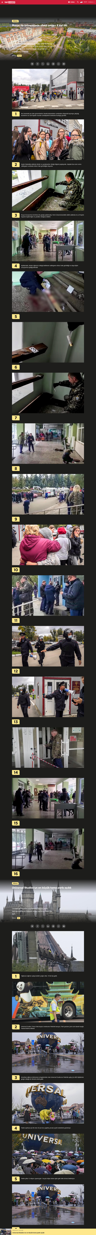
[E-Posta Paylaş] (64, 64)
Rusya (19, 55)
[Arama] (78, 2)
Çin (18, 918)
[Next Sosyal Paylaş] (32, 64)
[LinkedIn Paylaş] (48, 64)
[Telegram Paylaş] (53, 64)
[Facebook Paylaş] (37, 64)
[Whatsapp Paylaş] (58, 64)
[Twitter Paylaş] (43, 64)
